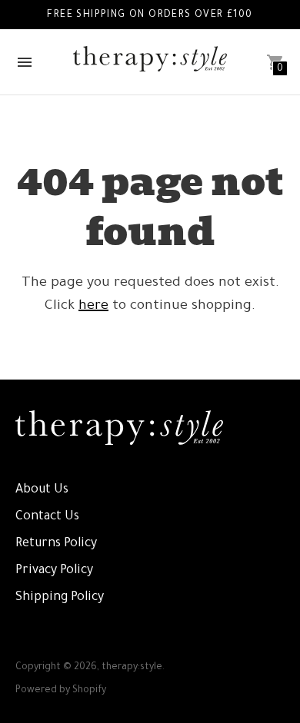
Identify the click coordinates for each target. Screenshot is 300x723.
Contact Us (47, 517)
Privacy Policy (54, 571)
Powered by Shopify (60, 690)
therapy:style (132, 667)
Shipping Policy (59, 598)
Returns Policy (56, 544)
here (93, 306)
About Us (41, 490)
